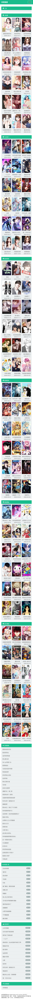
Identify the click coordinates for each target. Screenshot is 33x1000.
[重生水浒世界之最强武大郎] (17, 467)
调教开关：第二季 (17, 110)
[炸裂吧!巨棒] (17, 243)
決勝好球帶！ (7, 661)
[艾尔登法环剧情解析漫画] (7, 672)
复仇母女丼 (7, 251)
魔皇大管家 (27, 194)
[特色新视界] (17, 63)
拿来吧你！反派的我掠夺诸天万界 (12, 942)
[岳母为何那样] (7, 102)
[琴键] (7, 287)
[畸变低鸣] (17, 608)
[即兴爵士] (17, 306)
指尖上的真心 (7, 335)
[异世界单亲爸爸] (17, 550)
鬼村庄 (4, 872)
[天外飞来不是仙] (27, 569)
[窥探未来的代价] (7, 25)
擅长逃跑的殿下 (7, 719)
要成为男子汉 (17, 130)
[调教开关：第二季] (17, 102)
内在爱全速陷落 (27, 335)
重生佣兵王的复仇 (17, 597)
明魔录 (4, 893)
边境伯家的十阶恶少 (8, 852)
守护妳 (27, 91)
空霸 (7, 738)
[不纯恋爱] (7, 447)
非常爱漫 (4, 2)
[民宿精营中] (27, 102)
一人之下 (7, 174)
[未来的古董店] (27, 608)
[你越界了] (27, 287)
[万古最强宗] (27, 428)
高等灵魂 (27, 418)
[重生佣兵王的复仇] (17, 588)
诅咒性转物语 (27, 33)
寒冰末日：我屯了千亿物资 (9, 807)
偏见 (7, 277)
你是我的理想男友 (27, 373)
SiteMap (21, 994)
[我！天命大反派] (27, 223)
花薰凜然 (27, 680)
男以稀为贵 (7, 53)
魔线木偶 (17, 661)
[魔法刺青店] (27, 121)
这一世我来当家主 (27, 539)
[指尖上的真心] (7, 326)
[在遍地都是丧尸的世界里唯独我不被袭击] (17, 729)
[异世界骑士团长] (27, 63)
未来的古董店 (27, 617)
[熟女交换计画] (17, 82)
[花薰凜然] (27, 672)
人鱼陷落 (7, 476)
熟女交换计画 (17, 91)
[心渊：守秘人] (27, 467)
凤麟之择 (5, 890)
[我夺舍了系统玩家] (27, 146)
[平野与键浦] (7, 364)
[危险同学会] (17, 25)
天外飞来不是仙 (27, 578)
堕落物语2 (27, 53)
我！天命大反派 (27, 232)
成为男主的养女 (17, 539)
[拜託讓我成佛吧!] (27, 710)
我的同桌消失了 (7, 904)
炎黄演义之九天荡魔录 (8, 820)
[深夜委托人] (17, 287)
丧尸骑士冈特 (17, 719)
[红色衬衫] (7, 550)
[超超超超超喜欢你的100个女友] (27, 633)
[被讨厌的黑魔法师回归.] (17, 633)
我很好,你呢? (7, 578)
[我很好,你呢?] (7, 569)
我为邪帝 (7, 194)
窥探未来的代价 (7, 33)
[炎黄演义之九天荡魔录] (27, 511)
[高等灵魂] (27, 409)
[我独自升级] (27, 166)
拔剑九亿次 (7, 539)
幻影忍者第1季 (27, 700)
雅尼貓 (17, 700)
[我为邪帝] (7, 185)
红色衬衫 (7, 559)
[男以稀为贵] (7, 44)
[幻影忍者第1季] (27, 691)
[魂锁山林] (27, 306)
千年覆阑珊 (6, 915)
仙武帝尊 (17, 194)
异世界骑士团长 (27, 72)
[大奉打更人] (7, 428)
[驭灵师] (17, 204)
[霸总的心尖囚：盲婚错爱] (17, 223)
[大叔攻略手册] (7, 306)
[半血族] (27, 268)
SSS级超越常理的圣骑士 (9, 836)
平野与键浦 (7, 373)
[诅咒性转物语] (27, 25)
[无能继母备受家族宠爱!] (7, 633)
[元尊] (7, 204)
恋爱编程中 (17, 680)
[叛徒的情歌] (17, 364)
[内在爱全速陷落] (27, 326)
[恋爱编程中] (17, 672)
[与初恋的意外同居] (7, 63)
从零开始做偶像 (7, 911)
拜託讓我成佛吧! (27, 719)
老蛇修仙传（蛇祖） (7, 399)
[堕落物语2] (27, 44)
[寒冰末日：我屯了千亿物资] (7, 511)
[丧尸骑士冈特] (17, 710)
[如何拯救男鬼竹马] (17, 511)
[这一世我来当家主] (27, 531)
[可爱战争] (17, 569)
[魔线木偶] (17, 652)
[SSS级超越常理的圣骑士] (17, 428)
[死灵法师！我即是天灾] (27, 204)
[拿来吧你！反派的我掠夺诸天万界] (17, 166)
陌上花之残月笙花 (7, 897)
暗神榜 (7, 495)
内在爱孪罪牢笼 (7, 354)
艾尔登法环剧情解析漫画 (9, 900)
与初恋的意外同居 (7, 72)
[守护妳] (27, 82)
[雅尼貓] (17, 691)
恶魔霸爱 (5, 908)
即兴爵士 (17, 315)
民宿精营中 (27, 110)
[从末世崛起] (7, 146)
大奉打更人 (7, 437)
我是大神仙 (17, 418)
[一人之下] (7, 166)
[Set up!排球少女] (17, 44)
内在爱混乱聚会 (17, 335)
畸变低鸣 (17, 617)
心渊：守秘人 (27, 476)
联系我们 (25, 994)
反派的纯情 (6, 868)
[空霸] (7, 729)
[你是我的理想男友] (27, 364)
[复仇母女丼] (7, 243)
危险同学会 (17, 33)
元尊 (7, 213)
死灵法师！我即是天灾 (8, 801)
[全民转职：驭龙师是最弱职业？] (7, 409)
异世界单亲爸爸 (17, 559)
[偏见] (7, 268)
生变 (17, 277)
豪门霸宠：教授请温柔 (9, 886)
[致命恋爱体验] (7, 588)
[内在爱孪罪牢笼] (7, 345)
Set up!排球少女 (17, 53)
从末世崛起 (7, 155)
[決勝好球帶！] (7, 652)
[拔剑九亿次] (7, 531)
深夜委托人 (17, 296)
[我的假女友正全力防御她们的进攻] (7, 691)
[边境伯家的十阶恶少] (27, 550)
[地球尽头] (27, 486)
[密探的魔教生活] (7, 608)
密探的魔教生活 (7, 617)
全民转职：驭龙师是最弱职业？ (11, 814)
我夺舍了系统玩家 (27, 155)
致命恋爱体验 (7, 597)
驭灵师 (17, 213)
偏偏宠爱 (27, 399)
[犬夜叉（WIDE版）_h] (27, 729)
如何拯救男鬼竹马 (17, 520)
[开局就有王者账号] (17, 447)
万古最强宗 (27, 437)
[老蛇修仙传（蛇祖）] (7, 390)
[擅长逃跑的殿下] (7, 710)
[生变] (17, 268)
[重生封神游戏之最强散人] (27, 447)
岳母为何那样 (7, 110)
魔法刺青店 (27, 130)
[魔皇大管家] (27, 185)
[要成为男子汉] (17, 121)
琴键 (7, 296)
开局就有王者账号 (17, 456)
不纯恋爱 (7, 456)
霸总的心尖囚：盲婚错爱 (9, 974)
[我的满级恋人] (27, 345)
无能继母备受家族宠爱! (8, 798)
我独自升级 (27, 174)
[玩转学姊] (7, 82)
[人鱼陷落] (7, 467)
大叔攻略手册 (7, 315)
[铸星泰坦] (7, 223)
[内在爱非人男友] (17, 345)
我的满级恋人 (27, 354)
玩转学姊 (7, 91)
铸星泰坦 (7, 232)
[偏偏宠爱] (27, 390)
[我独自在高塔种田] (27, 588)
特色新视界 (17, 72)
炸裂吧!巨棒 (17, 251)
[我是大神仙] (17, 409)
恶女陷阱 (5, 875)
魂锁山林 (27, 315)
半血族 (27, 277)
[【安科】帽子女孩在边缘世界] (27, 652)
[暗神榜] (7, 486)
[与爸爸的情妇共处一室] (7, 121)
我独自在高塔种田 (27, 597)
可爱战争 (17, 578)
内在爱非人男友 (17, 354)
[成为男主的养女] (17, 531)
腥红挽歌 (5, 918)
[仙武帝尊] (17, 185)
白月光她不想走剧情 (8, 931)
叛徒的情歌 (17, 373)
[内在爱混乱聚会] (17, 326)
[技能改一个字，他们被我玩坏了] (17, 486)
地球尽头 (27, 495)
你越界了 (27, 296)
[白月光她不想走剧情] (17, 146)
